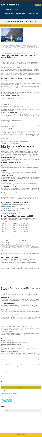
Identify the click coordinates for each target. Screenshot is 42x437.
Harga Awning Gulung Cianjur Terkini (8, 394)
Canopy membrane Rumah (32, 47)
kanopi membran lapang (25, 51)
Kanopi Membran (3, 25)
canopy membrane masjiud (14, 47)
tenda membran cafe (24, 52)
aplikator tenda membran (5, 45)
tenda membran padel (11, 53)
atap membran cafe (19, 45)
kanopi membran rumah (11, 52)
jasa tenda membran (19, 49)
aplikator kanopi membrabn (35, 44)
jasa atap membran (34, 48)
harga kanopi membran (19, 48)
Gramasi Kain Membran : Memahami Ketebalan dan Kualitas (11, 403)
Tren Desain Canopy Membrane (7, 400)
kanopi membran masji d (33, 51)
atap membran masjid (33, 45)
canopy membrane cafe (25, 46)
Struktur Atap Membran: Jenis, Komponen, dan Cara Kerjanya (12, 398)
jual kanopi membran (34, 49)
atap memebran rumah (11, 46)
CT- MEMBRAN (4, 316)
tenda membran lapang (32, 52)
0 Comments (26, 53)
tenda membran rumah (19, 53)
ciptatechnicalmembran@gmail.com (11, 335)
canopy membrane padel (24, 47)
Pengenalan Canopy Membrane (7, 399)
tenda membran (18, 52)
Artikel (10, 25)
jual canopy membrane (26, 49)
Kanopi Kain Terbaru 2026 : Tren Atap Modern (9, 393)
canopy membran (18, 46)
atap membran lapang (26, 45)
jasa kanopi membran (11, 49)
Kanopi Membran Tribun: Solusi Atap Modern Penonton (11, 395)
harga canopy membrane (10, 48)
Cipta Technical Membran (21, 434)
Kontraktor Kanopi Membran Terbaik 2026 (9, 402)
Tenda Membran (17, 44)
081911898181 (24, 334)
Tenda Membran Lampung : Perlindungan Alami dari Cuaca (18, 56)
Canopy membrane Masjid (5, 47)
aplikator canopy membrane (25, 44)
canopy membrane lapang (34, 46)
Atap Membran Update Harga (7, 401)
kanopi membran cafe (16, 51)
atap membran (12, 45)
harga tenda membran (26, 48)
